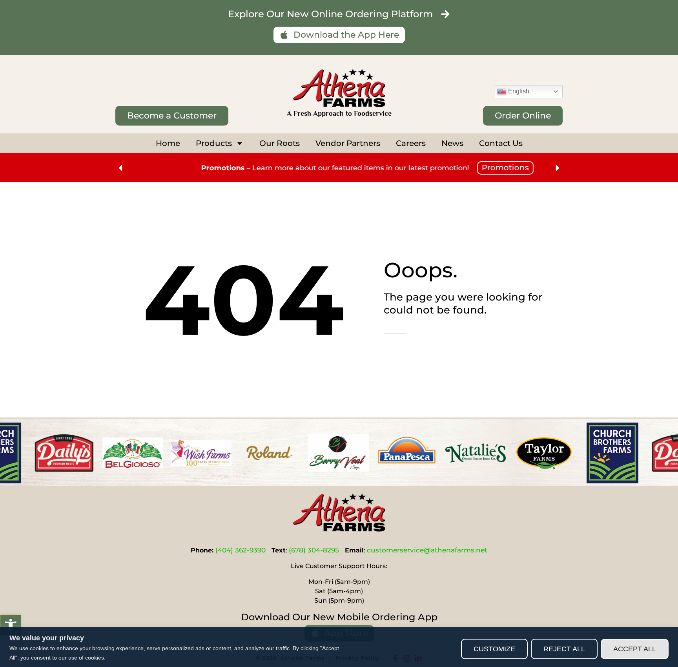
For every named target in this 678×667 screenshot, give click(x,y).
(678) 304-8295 (314, 550)
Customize (494, 649)
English (518, 91)
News (452, 143)
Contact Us (501, 143)
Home (168, 143)
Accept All (634, 649)
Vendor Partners (347, 143)
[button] (10, 625)
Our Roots (279, 143)
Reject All (564, 649)
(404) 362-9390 (240, 550)
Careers (411, 143)
